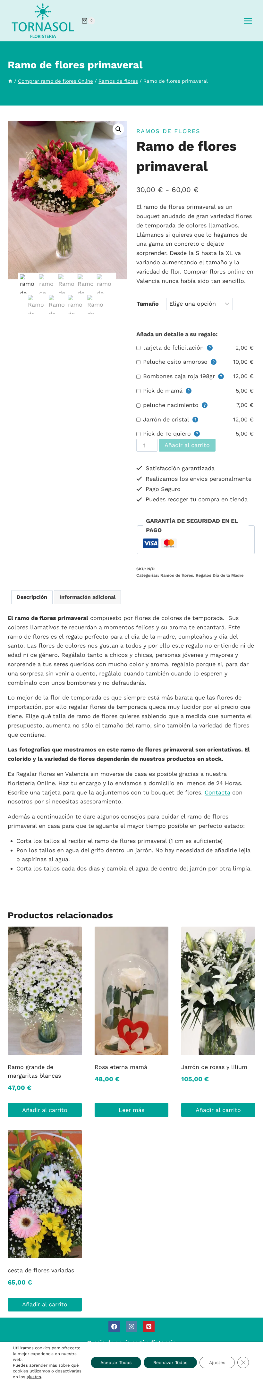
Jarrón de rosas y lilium (214, 1067)
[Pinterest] (149, 1326)
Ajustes (217, 1362)
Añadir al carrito (187, 445)
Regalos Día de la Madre (219, 575)
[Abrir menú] (247, 20)
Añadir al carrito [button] (44, 1110)
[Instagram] (131, 1326)
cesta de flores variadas (41, 1270)
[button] (118, 129)
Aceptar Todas (116, 1362)
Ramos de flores (168, 131)
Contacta (217, 792)
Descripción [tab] (32, 597)
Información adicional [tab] (87, 597)
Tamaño (148, 303)
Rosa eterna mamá (121, 1067)
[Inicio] (10, 81)
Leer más (131, 1110)
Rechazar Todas (170, 1362)
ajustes (34, 1376)
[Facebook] (114, 1326)
